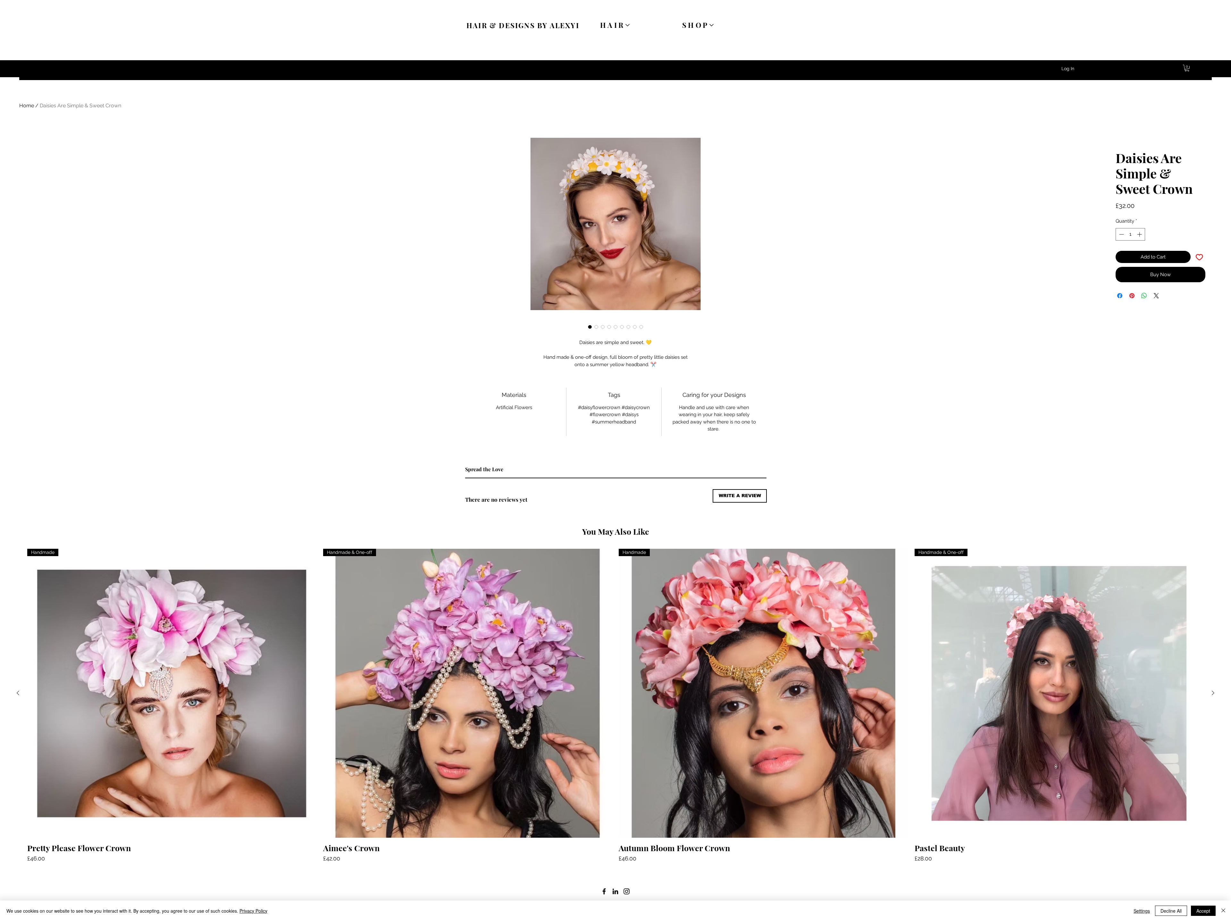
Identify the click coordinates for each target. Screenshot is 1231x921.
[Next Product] (1213, 693)
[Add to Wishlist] (1199, 257)
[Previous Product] (18, 693)
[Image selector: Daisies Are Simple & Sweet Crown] (590, 327)
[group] (615, 705)
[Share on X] (1156, 296)
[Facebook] (604, 891)
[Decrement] (1121, 234)
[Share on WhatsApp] (1144, 296)
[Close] (1223, 911)
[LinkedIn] (615, 891)
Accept (1203, 911)
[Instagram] (627, 891)
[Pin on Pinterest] (1132, 296)
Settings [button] (1142, 911)
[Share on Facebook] (1120, 296)
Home (26, 106)
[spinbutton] (1130, 234)
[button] (1187, 68)
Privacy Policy (253, 911)
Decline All (1171, 911)
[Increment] (1140, 234)
